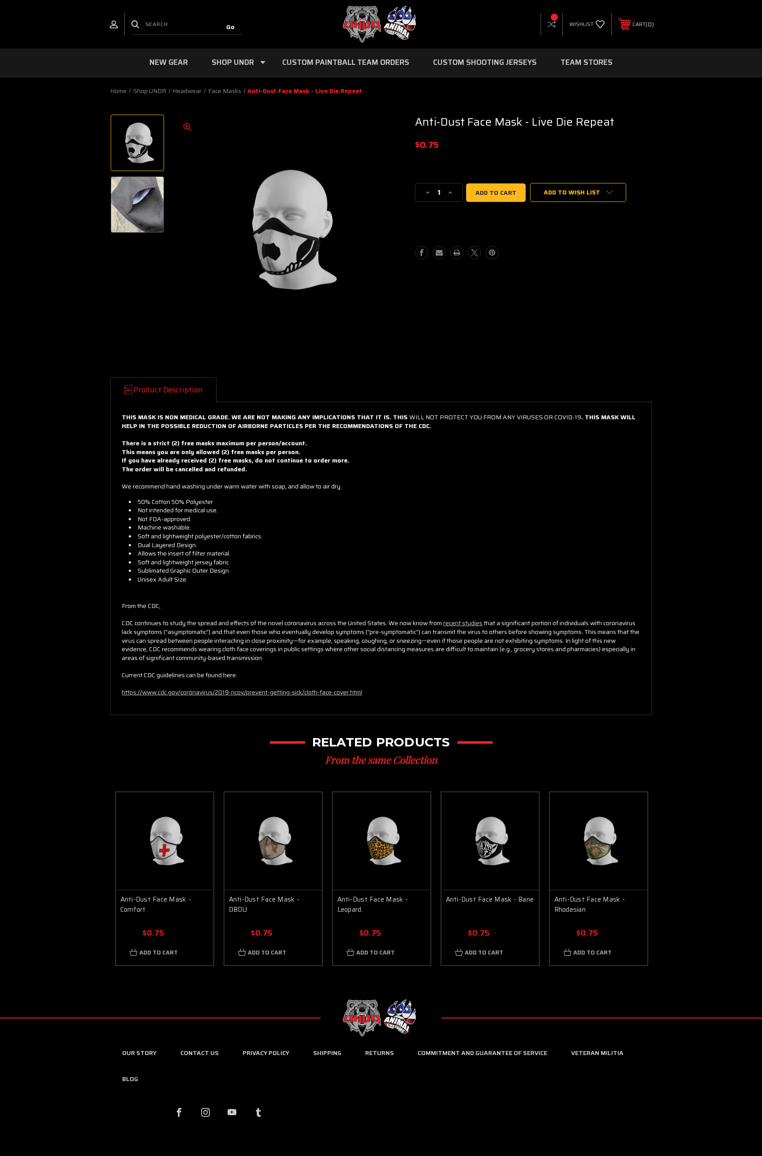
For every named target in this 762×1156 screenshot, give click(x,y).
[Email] (439, 252)
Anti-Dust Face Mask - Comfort (155, 904)
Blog (130, 1079)
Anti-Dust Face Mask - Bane (490, 900)
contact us (199, 1053)
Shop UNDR (233, 62)
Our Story (139, 1053)
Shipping (327, 1053)
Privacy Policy (266, 1053)
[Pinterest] (492, 252)
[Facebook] (421, 252)
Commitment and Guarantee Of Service (482, 1053)
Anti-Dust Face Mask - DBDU (264, 904)
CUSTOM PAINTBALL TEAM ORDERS (345, 62)
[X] (474, 252)
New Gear (168, 62)
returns (379, 1053)
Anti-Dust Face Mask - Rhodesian (589, 904)
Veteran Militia (597, 1053)
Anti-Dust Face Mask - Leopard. (372, 904)
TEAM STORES (586, 62)
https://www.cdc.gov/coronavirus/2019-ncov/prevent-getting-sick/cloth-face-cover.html (242, 692)
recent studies (462, 623)
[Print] (456, 252)
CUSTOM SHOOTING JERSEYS (485, 62)
